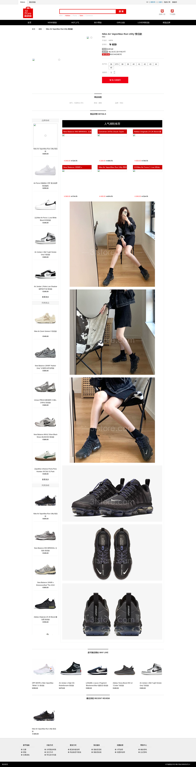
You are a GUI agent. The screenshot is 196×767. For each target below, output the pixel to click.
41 (139, 64)
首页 (33, 29)
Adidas (67, 16)
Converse (89, 16)
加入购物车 (115, 80)
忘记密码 (143, 752)
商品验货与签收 (75, 752)
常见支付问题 (51, 755)
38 (122, 64)
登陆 (24, 752)
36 (111, 64)
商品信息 (98, 97)
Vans (81, 16)
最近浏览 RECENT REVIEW (98, 698)
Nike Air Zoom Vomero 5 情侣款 (45, 331)
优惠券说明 (121, 752)
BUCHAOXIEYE (116, 54)
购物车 (174, 2)
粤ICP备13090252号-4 (182, 764)
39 (128, 64)
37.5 (116, 64)
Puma (75, 16)
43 (150, 64)
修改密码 (143, 749)
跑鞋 (40, 29)
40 (134, 64)
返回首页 (5, 764)
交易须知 (26, 755)
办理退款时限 (51, 749)
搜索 (121, 11)
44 (156, 64)
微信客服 (32, 2)
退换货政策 (97, 752)
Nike (61, 16)
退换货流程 (97, 749)
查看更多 (45, 297)
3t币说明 (120, 749)
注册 (160, 2)
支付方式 (50, 752)
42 (145, 64)
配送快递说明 (75, 749)
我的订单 (167, 2)
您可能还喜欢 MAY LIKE (98, 652)
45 (111, 68)
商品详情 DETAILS (98, 114)
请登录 (152, 2)
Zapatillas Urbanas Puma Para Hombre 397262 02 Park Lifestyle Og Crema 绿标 (45, 471)
